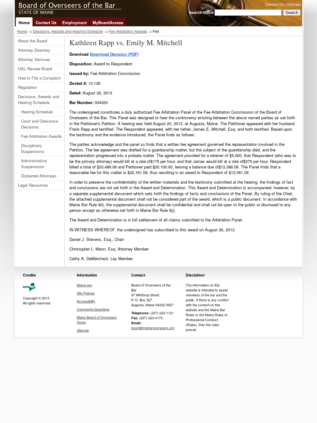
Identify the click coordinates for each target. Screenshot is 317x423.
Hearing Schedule (37, 112)
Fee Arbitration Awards (128, 31)
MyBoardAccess (108, 22)
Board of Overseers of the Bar (95, 8)
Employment (74, 22)
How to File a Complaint (39, 78)
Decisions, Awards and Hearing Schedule (68, 31)
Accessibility (86, 301)
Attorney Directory (34, 50)
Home (24, 22)
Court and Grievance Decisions (39, 124)
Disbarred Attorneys (39, 176)
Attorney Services (34, 59)
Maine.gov (84, 284)
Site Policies (86, 292)
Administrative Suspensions (34, 163)
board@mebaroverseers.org (152, 327)
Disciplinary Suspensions (32, 148)
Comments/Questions (93, 309)
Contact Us (274, 4)
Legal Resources (33, 185)
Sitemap (294, 4)
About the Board (32, 41)
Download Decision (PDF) (114, 54)
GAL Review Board (35, 69)
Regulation (27, 87)
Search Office (201, 12)
